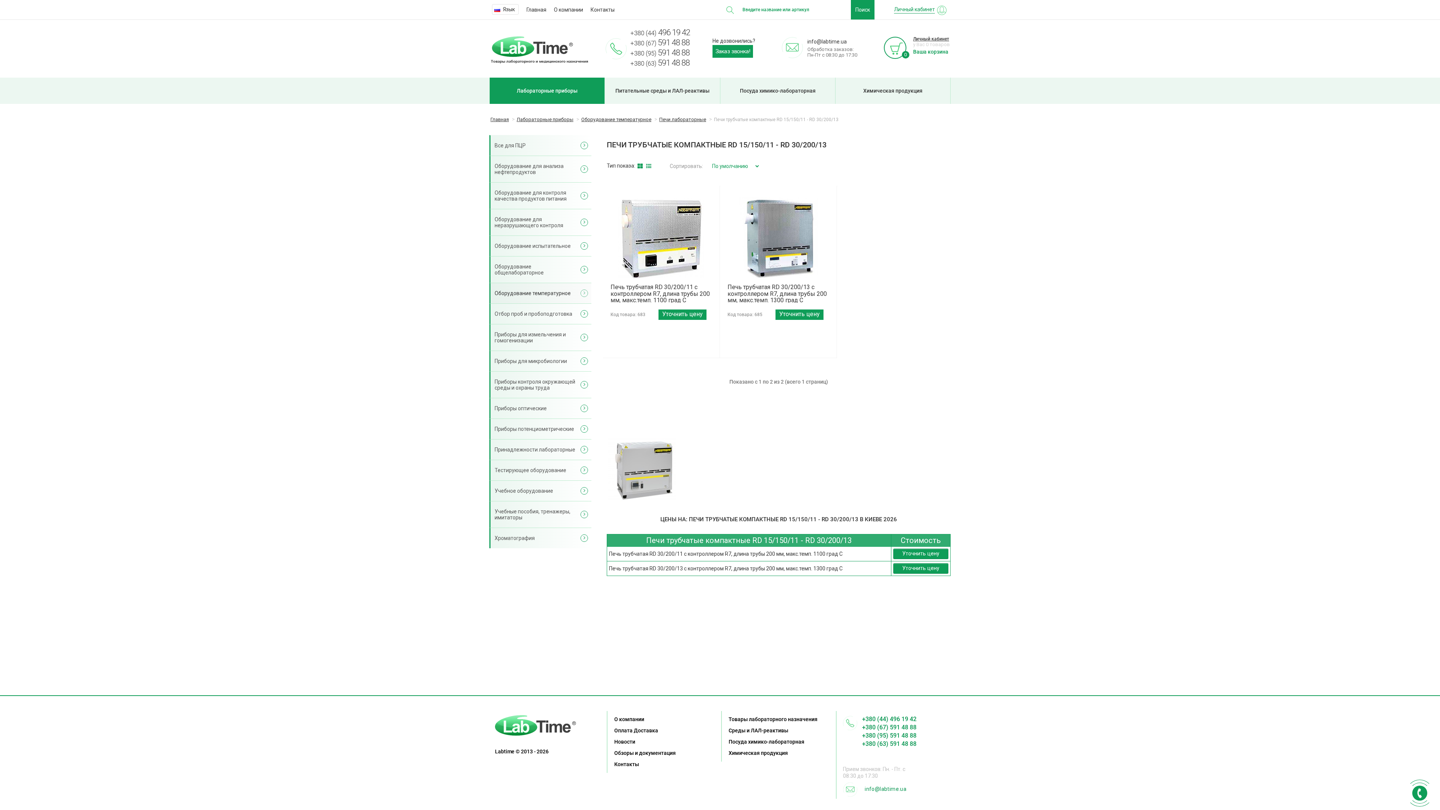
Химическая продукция (892, 91)
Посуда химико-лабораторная (778, 91)
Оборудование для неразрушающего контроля (529, 222)
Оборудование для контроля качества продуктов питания (531, 196)
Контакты (603, 10)
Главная (536, 10)
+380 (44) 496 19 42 (889, 719)
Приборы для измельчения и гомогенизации (530, 338)
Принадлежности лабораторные (535, 450)
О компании (568, 10)
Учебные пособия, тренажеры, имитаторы (532, 514)
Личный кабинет (931, 39)
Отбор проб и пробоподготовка (533, 314)
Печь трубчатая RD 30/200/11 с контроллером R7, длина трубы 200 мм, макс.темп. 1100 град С (660, 294)
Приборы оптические (521, 408)
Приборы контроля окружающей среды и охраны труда (535, 385)
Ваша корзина (930, 52)
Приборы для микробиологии (531, 361)
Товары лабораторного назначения (773, 719)
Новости (624, 742)
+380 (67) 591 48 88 (889, 727)
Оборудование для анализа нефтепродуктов (529, 169)
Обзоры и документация (645, 753)
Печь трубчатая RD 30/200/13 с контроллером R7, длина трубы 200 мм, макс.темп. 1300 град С (777, 294)
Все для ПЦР (510, 145)
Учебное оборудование (524, 491)
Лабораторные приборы (547, 91)
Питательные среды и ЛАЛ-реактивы (662, 91)
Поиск (862, 10)
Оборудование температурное (533, 293)
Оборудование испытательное (533, 246)
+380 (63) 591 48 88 (889, 743)
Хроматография (515, 538)
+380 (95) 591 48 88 (889, 735)
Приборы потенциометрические (534, 429)
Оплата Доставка (636, 731)
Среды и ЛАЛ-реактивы (758, 731)
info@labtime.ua (885, 789)
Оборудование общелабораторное (519, 270)
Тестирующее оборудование (530, 470)
